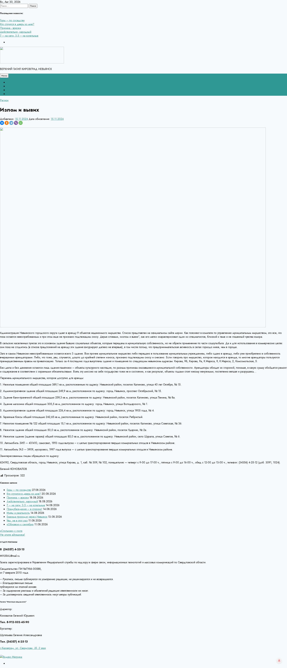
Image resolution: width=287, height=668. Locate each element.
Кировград (13, 94)
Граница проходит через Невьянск (27, 517)
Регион (4, 100)
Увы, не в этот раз (17, 520)
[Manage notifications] (279, 660)
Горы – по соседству (12, 20)
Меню (4, 75)
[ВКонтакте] (2, 123)
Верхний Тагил (15, 90)
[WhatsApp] (21, 123)
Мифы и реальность (18, 513)
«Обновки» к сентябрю (20, 524)
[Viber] (16, 123)
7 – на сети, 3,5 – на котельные (19, 36)
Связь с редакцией (18, 82)
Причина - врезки (10, 28)
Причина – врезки (18, 498)
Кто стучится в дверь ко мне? (17, 24)
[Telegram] (11, 123)
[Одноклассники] (7, 123)
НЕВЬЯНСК (13, 86)
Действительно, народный (15, 32)
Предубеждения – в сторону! (24, 509)
